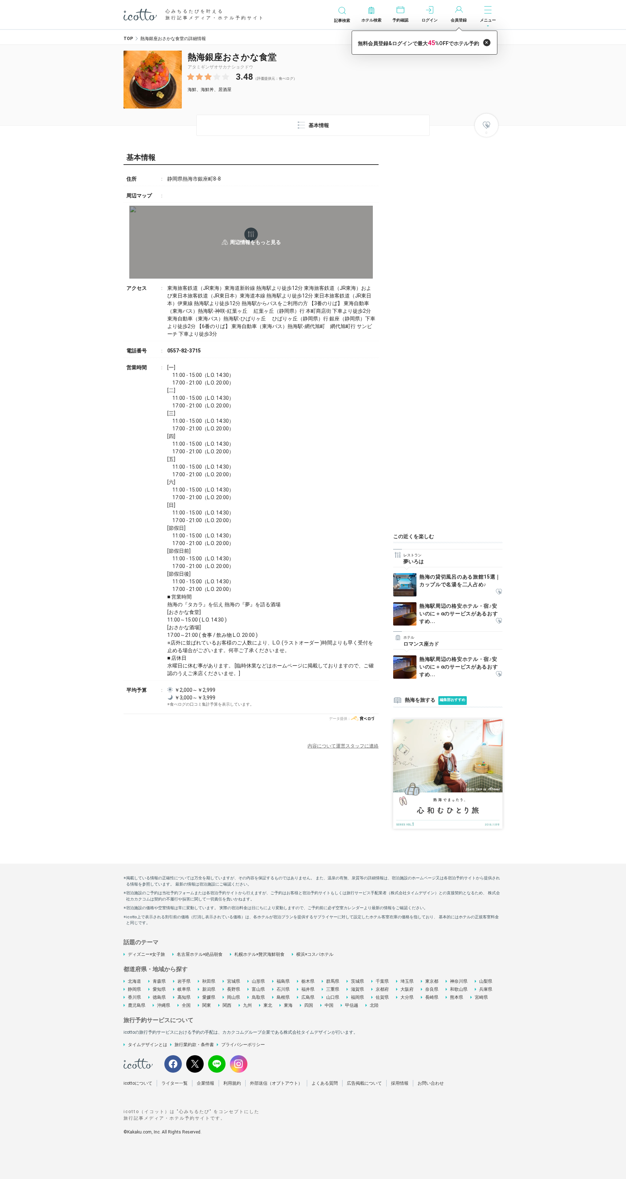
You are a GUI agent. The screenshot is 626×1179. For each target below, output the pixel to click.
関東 (206, 1005)
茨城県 (357, 981)
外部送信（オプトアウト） (276, 1083)
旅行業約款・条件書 (194, 1044)
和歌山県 (458, 989)
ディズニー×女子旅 (146, 954)
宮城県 (233, 981)
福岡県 (357, 997)
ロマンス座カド (421, 644)
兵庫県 (485, 989)
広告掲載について (364, 1083)
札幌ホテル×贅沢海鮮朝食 (259, 954)
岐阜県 (184, 989)
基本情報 (319, 125)
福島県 (283, 981)
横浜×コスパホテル (314, 954)
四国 (308, 1005)
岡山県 (233, 997)
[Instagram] (238, 1064)
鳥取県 (258, 997)
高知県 (184, 997)
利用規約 (232, 1083)
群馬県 (332, 981)
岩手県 (184, 981)
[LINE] (217, 1064)
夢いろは (413, 561)
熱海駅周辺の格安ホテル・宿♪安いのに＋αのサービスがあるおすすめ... (458, 613)
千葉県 (382, 981)
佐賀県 (382, 997)
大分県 (407, 997)
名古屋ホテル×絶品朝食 (200, 954)
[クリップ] (498, 592)
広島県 (307, 997)
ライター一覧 (174, 1083)
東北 (267, 1005)
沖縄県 (163, 1005)
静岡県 (134, 989)
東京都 (431, 981)
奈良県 (431, 989)
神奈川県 (458, 981)
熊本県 (456, 997)
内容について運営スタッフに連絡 (343, 746)
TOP (128, 38)
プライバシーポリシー (243, 1044)
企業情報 (205, 1083)
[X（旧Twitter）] (195, 1064)
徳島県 (159, 997)
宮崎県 (481, 997)
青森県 (159, 981)
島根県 (283, 997)
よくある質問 (325, 1083)
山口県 (332, 997)
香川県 (134, 997)
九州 (247, 1005)
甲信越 (351, 1005)
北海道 (134, 981)
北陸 (374, 1005)
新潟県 (208, 989)
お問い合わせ (431, 1083)
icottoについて (138, 1083)
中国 (329, 1005)
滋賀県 (357, 989)
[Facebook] (173, 1064)
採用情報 (399, 1083)
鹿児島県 (136, 1005)
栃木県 (307, 981)
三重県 (332, 989)
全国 (186, 1005)
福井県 (307, 989)
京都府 (382, 989)
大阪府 (407, 989)
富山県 (258, 989)
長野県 (233, 989)
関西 (227, 1005)
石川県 (283, 989)
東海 (288, 1005)
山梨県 (485, 981)
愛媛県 (208, 997)
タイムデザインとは (147, 1044)
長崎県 (431, 997)
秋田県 (208, 981)
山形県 (258, 981)
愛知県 (159, 989)
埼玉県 (407, 981)
